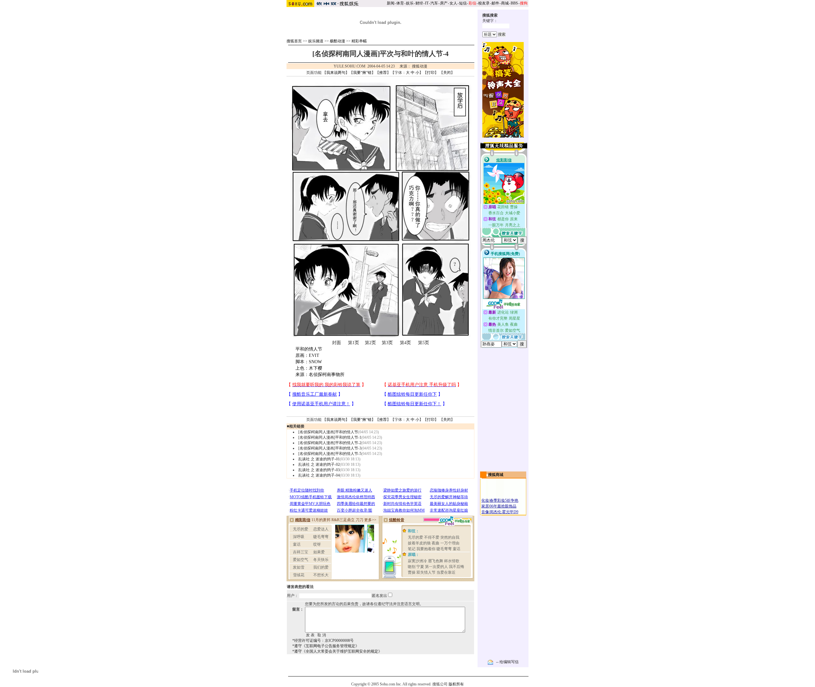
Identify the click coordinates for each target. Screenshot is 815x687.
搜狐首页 (294, 41)
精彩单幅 (359, 41)
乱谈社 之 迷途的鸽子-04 (319, 475)
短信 (463, 3)
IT (427, 3)
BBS (514, 3)
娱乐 (410, 3)
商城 (505, 3)
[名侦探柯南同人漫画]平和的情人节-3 (329, 448)
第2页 (370, 342)
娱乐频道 (315, 41)
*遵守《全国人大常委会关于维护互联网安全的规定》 (337, 651)
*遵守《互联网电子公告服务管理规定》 (325, 646)
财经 (419, 3)
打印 (431, 72)
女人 (453, 3)
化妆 (485, 500)
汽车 (434, 3)
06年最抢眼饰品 (503, 506)
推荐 (383, 72)
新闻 (390, 3)
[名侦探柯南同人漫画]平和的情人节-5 (329, 453)
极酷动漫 (337, 41)
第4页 (405, 342)
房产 (444, 3)
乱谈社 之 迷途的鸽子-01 (319, 459)
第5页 (423, 342)
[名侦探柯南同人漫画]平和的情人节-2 (329, 443)
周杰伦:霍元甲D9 (504, 512)
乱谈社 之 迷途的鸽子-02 (319, 464)
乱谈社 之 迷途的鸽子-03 (319, 470)
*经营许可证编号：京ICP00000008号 (323, 640)
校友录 (484, 3)
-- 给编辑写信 (507, 662)
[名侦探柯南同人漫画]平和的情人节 (328, 432)
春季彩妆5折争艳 (504, 500)
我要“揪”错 (362, 72)
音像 (485, 512)
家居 (485, 506)
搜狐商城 (495, 474)
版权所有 (456, 684)
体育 (400, 3)
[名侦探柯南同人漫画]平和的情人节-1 (329, 437)
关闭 (447, 72)
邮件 (495, 3)
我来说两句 (335, 72)
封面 (336, 342)
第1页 (353, 342)
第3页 (387, 342)
